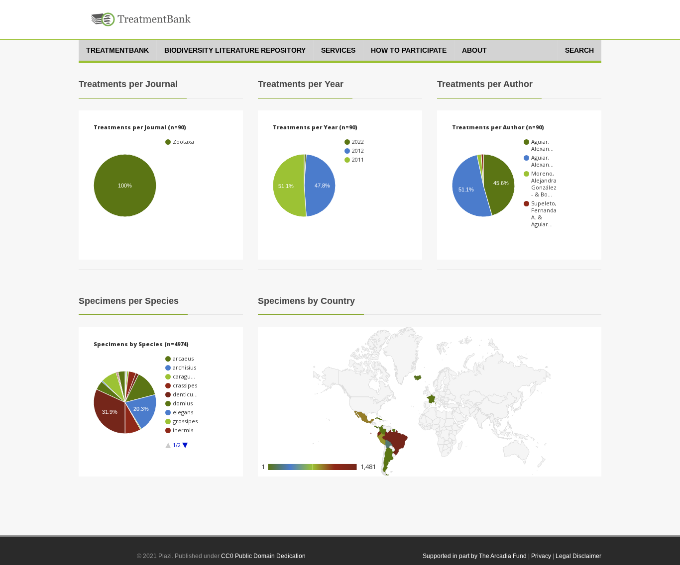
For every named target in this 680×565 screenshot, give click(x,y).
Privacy (541, 556)
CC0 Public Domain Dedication (263, 556)
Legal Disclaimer (578, 556)
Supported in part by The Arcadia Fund (475, 556)
